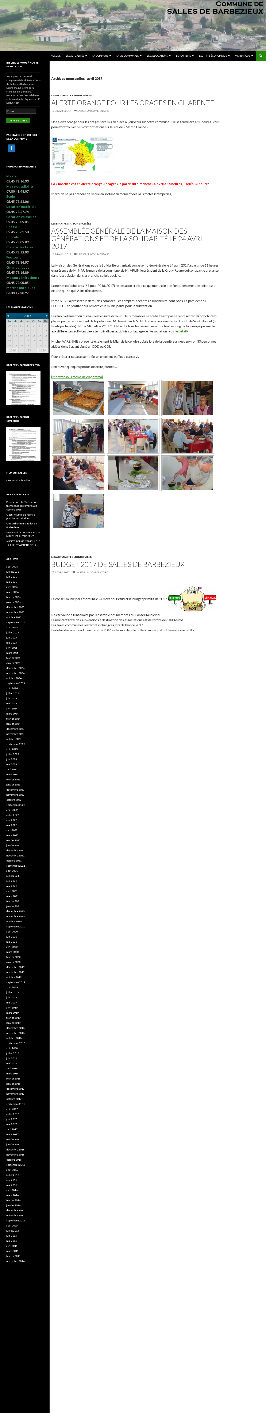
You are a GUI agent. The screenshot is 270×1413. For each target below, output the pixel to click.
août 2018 (12, 1048)
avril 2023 (12, 769)
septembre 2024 (15, 683)
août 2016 (12, 1169)
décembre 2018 (15, 1027)
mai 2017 (11, 1124)
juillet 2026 (12, 571)
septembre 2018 (15, 1043)
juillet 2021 (12, 875)
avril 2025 (12, 647)
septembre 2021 (15, 865)
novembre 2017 (15, 1093)
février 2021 (13, 901)
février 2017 (13, 1139)
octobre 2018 (14, 1038)
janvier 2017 (13, 1144)
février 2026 (13, 597)
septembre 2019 (15, 982)
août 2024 (12, 688)
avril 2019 (12, 1007)
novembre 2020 (15, 916)
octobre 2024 (14, 678)
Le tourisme (183, 55)
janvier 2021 (13, 906)
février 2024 (13, 718)
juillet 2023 (12, 754)
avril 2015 (12, 1245)
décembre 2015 (15, 1210)
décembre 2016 (15, 1149)
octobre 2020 (14, 921)
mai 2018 (11, 1063)
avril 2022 (12, 830)
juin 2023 (11, 759)
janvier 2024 (13, 723)
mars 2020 (12, 951)
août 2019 (12, 987)
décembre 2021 (15, 850)
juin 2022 (11, 820)
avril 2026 (12, 586)
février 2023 (13, 779)
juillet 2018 (12, 1053)
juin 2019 (11, 997)
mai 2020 (11, 941)
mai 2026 (11, 581)
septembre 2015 (15, 1220)
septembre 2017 (15, 1103)
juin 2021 (11, 880)
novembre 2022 (15, 794)
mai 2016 (11, 1185)
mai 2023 (11, 764)
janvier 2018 (13, 1083)
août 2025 (12, 627)
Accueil (56, 55)
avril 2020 (12, 946)
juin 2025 (11, 637)
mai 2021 (11, 886)
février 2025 (13, 657)
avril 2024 (12, 708)
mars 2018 (12, 1073)
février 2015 (13, 1256)
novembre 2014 (15, 1261)
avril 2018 (12, 1068)
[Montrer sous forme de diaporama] (77, 377)
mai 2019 (11, 1002)
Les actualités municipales (71, 95)
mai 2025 (11, 642)
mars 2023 (12, 774)
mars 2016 (12, 1195)
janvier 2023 (13, 784)
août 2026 (12, 566)
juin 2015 (11, 1235)
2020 (42, 350)
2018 (12, 350)
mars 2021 (12, 896)
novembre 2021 (15, 855)
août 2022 (12, 809)
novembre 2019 (15, 972)
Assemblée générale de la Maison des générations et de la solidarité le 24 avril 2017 (128, 238)
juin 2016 (11, 1180)
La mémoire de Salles (18, 480)
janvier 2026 (13, 602)
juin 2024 (11, 698)
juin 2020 (11, 936)
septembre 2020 (15, 926)
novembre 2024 (15, 673)
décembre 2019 (15, 967)
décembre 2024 (15, 668)
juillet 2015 (12, 1230)
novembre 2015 (15, 1215)
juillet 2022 (12, 815)
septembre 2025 (15, 622)
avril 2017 (12, 1129)
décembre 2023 (15, 728)
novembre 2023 (15, 733)
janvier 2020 (13, 962)
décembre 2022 (15, 789)
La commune (100, 55)
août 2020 (12, 931)
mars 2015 (12, 1250)
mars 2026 (12, 592)
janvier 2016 (13, 1205)
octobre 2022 (14, 799)
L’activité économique (213, 55)
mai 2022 (11, 825)
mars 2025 (12, 652)
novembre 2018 (15, 1033)
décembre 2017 (15, 1088)
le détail (181, 331)
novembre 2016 (15, 1154)
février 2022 (13, 840)
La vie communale (127, 55)
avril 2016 (12, 1190)
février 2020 (13, 956)
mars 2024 (12, 713)
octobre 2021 (14, 860)
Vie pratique (242, 55)
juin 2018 (11, 1058)
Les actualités (75, 55)
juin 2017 (11, 1119)
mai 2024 (11, 703)
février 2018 (13, 1078)
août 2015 (12, 1225)
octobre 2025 (14, 617)
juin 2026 (11, 576)
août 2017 (12, 1109)
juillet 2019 (12, 992)
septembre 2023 (15, 744)
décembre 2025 (15, 607)
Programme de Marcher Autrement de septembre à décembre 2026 (22, 505)
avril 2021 (12, 891)
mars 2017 (12, 1134)
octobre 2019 (14, 977)
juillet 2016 (12, 1174)
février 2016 (13, 1200)
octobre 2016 (14, 1159)
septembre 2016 (15, 1164)
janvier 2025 (13, 662)
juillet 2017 (12, 1114)
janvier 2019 (13, 1022)
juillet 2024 (12, 693)
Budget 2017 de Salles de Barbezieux (118, 564)
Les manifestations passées (71, 223)
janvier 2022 (13, 845)
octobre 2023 (14, 739)
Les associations (157, 55)
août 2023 (12, 749)
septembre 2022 (15, 804)
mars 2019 (12, 1012)
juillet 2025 (12, 632)
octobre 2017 (14, 1098)
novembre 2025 (15, 612)
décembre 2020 (15, 911)
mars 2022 (12, 835)
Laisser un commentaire (93, 110)
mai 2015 (11, 1240)
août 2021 (12, 870)
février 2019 (13, 1017)
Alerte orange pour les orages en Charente (132, 102)
